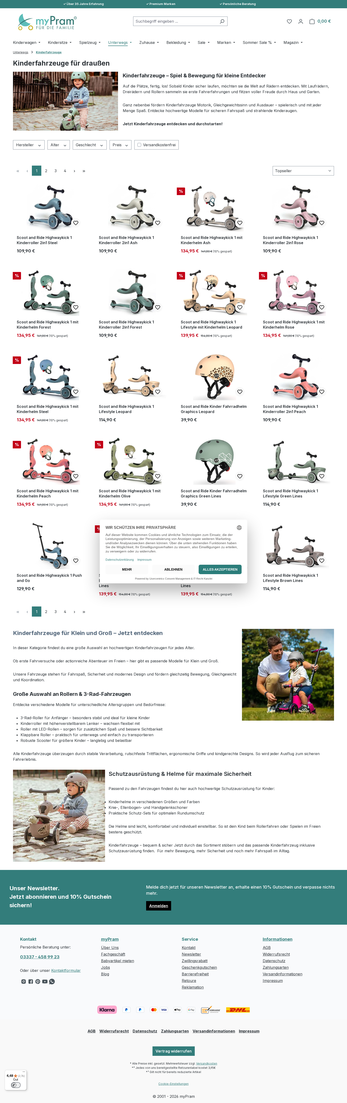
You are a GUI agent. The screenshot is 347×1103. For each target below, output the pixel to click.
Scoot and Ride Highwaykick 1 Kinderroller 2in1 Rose (290, 240)
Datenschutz (274, 960)
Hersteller (25, 144)
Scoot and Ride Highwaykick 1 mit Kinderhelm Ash (211, 240)
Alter (55, 144)
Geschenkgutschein (199, 967)
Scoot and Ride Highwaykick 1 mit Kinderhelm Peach (47, 493)
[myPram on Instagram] (23, 982)
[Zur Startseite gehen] (45, 22)
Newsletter (191, 954)
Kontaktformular (66, 970)
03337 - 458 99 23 (39, 956)
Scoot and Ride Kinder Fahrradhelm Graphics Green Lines (214, 493)
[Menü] (24, 1073)
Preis (118, 144)
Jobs (105, 967)
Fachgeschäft (113, 954)
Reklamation (193, 987)
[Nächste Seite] (74, 171)
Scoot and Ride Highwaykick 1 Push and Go (49, 578)
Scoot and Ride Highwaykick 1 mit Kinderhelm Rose (294, 325)
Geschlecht (86, 144)
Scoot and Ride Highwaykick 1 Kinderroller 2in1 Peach (290, 409)
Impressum (273, 980)
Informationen (277, 939)
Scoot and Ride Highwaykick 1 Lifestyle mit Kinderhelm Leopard (211, 325)
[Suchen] (222, 21)
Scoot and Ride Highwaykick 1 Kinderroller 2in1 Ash (126, 240)
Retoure (189, 980)
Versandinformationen (282, 974)
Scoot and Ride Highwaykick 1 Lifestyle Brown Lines (290, 578)
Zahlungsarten (276, 967)
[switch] (16, 1085)
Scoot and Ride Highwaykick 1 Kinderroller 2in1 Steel (44, 240)
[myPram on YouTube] (44, 982)
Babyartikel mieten (117, 960)
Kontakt (188, 947)
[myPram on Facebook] (30, 982)
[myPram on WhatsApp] (51, 982)
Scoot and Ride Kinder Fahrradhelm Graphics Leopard (214, 409)
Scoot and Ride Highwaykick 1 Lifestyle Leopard (126, 409)
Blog (105, 974)
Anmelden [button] (158, 905)
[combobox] (175, 21)
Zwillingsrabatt (194, 960)
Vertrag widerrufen (174, 1051)
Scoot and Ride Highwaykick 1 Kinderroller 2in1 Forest (126, 325)
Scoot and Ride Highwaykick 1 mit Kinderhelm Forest (47, 325)
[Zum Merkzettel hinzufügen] (75, 223)
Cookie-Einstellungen (173, 1084)
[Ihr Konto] (300, 21)
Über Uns (110, 947)
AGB (267, 947)
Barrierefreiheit (195, 974)
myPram (110, 939)
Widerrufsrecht (276, 954)
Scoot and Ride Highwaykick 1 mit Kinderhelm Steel (47, 409)
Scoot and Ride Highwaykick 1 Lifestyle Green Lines (290, 493)
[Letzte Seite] (84, 171)
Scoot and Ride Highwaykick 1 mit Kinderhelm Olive (130, 493)
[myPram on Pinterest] (37, 982)
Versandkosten (206, 1063)
